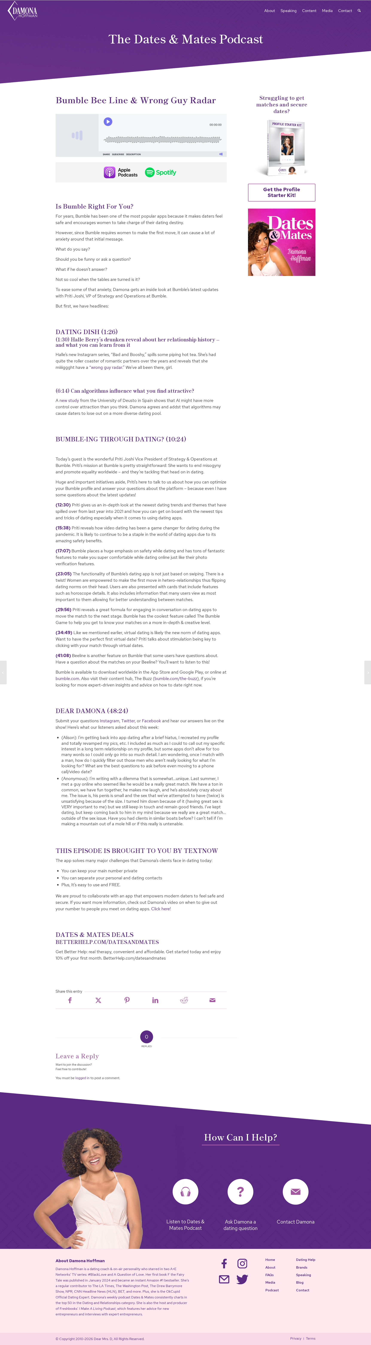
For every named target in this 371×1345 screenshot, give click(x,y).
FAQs (269, 1275)
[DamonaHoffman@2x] (25, 10)
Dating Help (305, 1259)
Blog (300, 1282)
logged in (82, 1078)
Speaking (303, 1275)
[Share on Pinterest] (127, 1000)
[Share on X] (98, 1000)
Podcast (272, 1290)
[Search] (359, 10)
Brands (301, 1267)
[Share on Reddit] (184, 1000)
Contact (302, 1290)
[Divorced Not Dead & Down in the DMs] (3, 672)
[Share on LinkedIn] (155, 1000)
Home (270, 1259)
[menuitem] (270, 10)
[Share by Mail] (212, 1000)
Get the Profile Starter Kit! (281, 192)
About (270, 1267)
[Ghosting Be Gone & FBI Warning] (367, 672)
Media (270, 1282)
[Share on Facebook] (70, 1000)
